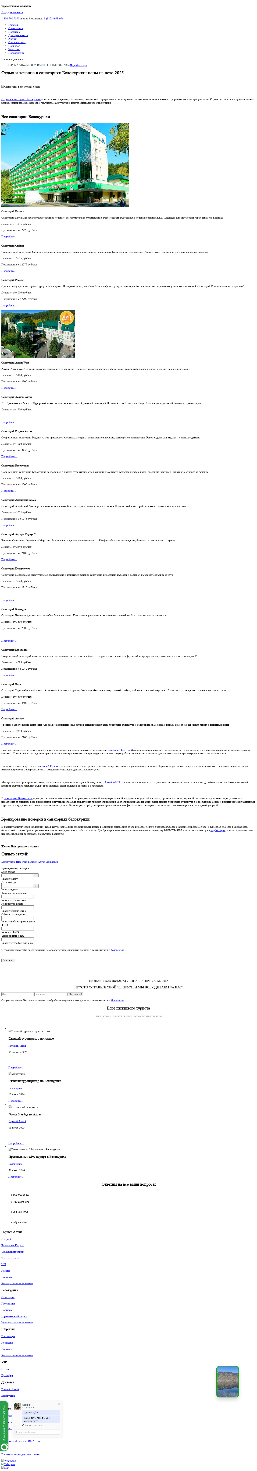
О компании (15, 28)
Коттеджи (7, 1342)
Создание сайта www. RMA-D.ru (21, 1441)
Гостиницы (8, 1303)
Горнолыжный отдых (14, 1316)
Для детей (52, 861)
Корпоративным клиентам (17, 1283)
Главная (13, 24)
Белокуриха (34, 65)
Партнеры (14, 31)
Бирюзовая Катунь (12, 1245)
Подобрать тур (78, 65)
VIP (56, 65)
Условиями (117, 949)
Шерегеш (48, 65)
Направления (16, 52)
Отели (5, 1369)
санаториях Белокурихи (18, 798)
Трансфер (7, 1375)
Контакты (14, 49)
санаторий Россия (47, 766)
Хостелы (6, 1349)
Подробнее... (9, 236)
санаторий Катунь (119, 750)
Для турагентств (18, 35)
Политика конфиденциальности (20, 1454)
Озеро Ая (7, 1239)
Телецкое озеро (10, 1258)
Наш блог (14, 45)
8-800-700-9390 (10, 18)
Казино (5, 1270)
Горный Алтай (17, 65)
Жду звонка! (75, 994)
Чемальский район (12, 1251)
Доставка (64, 65)
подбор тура (217, 830)
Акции (12, 38)
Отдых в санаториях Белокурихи (21, 99)
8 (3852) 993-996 (53, 18)
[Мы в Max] (5, 1467)
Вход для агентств (12, 12)
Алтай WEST (112, 782)
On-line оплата (17, 42)
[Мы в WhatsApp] (8, 1460)
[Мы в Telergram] (8, 1464)
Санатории (8, 1297)
